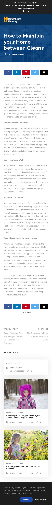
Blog (31, 422)
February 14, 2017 (14, 463)
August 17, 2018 (14, 363)
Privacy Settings (41, 499)
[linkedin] (29, 11)
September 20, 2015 (15, 54)
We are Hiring (30, 3)
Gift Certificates (19, 3)
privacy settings (26, 493)
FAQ (36, 3)
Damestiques (16, 368)
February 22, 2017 (14, 412)
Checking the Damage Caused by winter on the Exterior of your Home (24, 417)
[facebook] (23, 11)
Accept (26, 499)
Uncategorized (17, 371)
